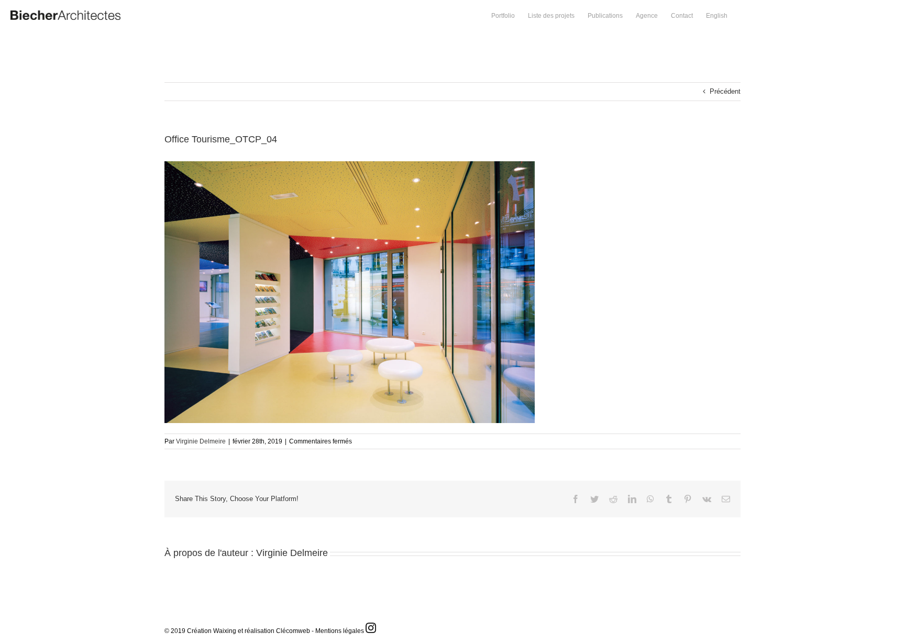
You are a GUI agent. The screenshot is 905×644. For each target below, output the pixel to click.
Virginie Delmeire (201, 441)
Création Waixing (211, 631)
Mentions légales (339, 631)
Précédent (725, 91)
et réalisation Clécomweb (274, 631)
